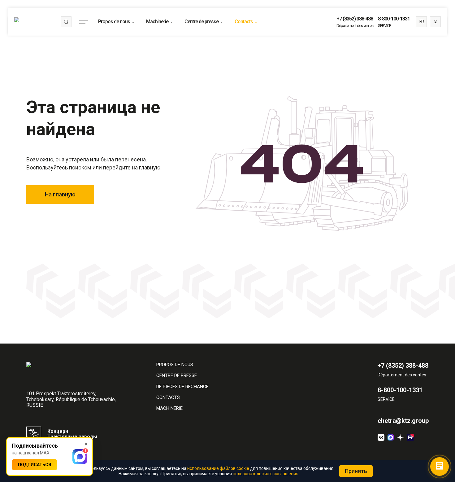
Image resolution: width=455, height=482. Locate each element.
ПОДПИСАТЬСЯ (34, 464)
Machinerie (157, 21)
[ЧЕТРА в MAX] (391, 437)
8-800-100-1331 (394, 19)
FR (421, 21)
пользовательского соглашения (265, 473)
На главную (60, 194)
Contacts (244, 21)
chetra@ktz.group (403, 420)
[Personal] (435, 21)
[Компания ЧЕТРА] (400, 437)
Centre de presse (201, 21)
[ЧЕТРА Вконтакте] (381, 437)
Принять (356, 471)
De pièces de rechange (182, 386)
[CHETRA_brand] (410, 437)
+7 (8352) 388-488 (354, 19)
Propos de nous (114, 21)
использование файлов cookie (218, 468)
